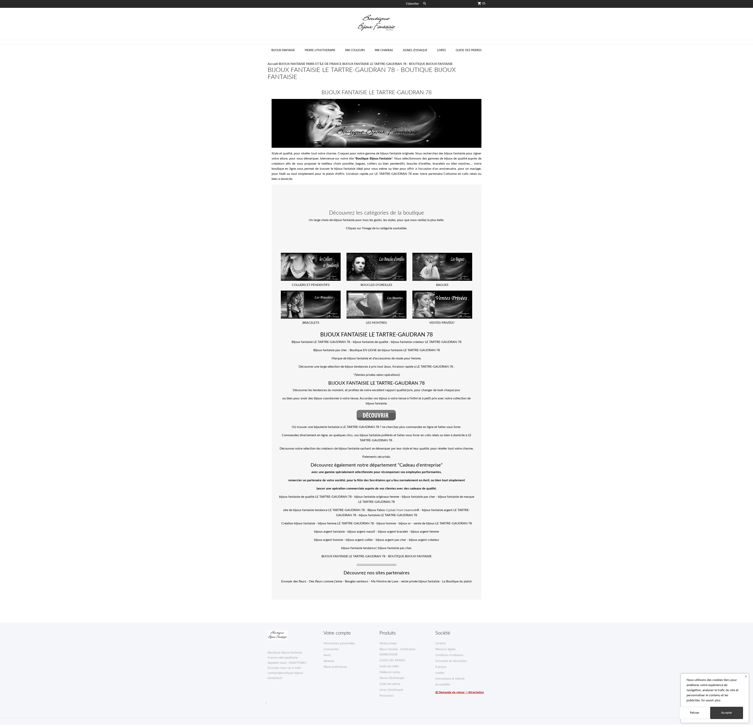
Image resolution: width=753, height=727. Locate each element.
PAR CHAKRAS (384, 50)
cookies (439, 673)
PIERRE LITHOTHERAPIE (320, 50)
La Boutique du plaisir (457, 581)
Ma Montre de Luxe (384, 581)
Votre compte (337, 633)
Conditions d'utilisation (449, 655)
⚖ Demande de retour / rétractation (459, 692)
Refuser (694, 713)
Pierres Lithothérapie (391, 678)
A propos (440, 667)
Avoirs (327, 655)
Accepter (726, 713)
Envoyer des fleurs (293, 581)
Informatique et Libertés (450, 678)
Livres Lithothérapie (391, 690)
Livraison (440, 643)
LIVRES (441, 50)
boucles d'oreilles (419, 163)
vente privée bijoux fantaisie (420, 581)
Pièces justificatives (335, 667)
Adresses (329, 661)
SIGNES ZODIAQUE (415, 50)
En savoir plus (710, 700)
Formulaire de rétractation (451, 661)
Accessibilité (442, 684)
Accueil (273, 63)
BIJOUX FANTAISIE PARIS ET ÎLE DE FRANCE (310, 63)
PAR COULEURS (355, 50)
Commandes (331, 649)
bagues (360, 163)
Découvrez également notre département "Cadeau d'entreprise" (377, 465)
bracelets (439, 163)
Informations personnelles (339, 643)
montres (464, 163)
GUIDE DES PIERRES (469, 50)
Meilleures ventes (389, 672)
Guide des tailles (389, 666)
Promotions (386, 695)
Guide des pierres (389, 684)
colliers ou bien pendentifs (386, 163)
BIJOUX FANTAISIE (283, 50)
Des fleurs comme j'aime (325, 581)
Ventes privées (388, 643)
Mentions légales (445, 649)
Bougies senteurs (356, 581)
